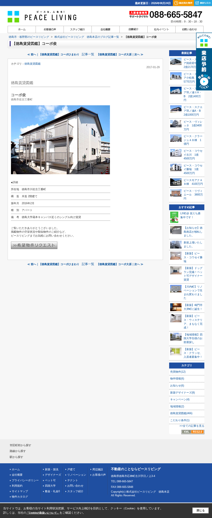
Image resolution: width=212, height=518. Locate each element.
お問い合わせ (75, 485)
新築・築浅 (51, 469)
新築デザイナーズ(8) (182, 392)
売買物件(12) (178, 371)
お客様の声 (99, 474)
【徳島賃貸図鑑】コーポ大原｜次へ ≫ (120, 54)
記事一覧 (88, 54)
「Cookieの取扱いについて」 (42, 512)
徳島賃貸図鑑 (32, 63)
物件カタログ (20, 496)
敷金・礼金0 (52, 491)
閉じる (201, 510)
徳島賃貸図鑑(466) (181, 413)
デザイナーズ (53, 474)
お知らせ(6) (177, 385)
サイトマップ (20, 491)
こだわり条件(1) (179, 420)
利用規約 (17, 485)
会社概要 (17, 474)
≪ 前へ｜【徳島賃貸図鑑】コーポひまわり (53, 54)
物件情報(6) (177, 378)
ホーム (16, 469)
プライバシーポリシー (25, 480)
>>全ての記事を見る (191, 425)
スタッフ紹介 (75, 491)
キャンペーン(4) (179, 399)
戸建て (71, 469)
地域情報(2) (177, 406)
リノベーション (76, 474)
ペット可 (50, 480)
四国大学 (50, 485)
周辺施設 (97, 469)
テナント (72, 480)
